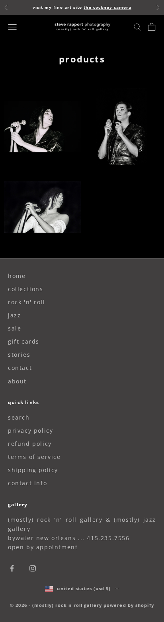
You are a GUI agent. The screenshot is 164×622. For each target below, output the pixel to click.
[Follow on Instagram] (33, 568)
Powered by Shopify (128, 605)
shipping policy (33, 470)
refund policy (30, 443)
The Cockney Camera (107, 7)
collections (25, 289)
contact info (27, 483)
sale (14, 328)
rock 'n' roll (26, 302)
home (16, 276)
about (17, 381)
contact (20, 367)
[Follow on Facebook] (12, 568)
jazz (14, 315)
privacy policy (30, 430)
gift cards (23, 341)
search (19, 417)
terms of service (34, 457)
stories (19, 354)
